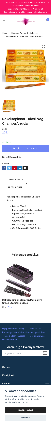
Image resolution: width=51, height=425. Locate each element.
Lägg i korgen (27, 148)
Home (4, 33)
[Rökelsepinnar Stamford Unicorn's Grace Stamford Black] (25, 281)
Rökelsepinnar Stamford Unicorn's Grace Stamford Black (22, 301)
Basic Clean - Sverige (15, 335)
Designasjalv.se (37, 335)
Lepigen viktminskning (13, 328)
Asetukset (25, 417)
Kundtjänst (8, 375)
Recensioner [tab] (15, 187)
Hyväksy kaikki (25, 410)
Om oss (6, 367)
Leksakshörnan (9, 339)
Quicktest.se (35, 328)
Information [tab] (15, 179)
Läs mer (6, 383)
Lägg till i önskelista (11, 157)
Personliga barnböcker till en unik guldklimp (23, 332)
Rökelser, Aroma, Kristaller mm (24, 33)
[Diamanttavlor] (26, 20)
